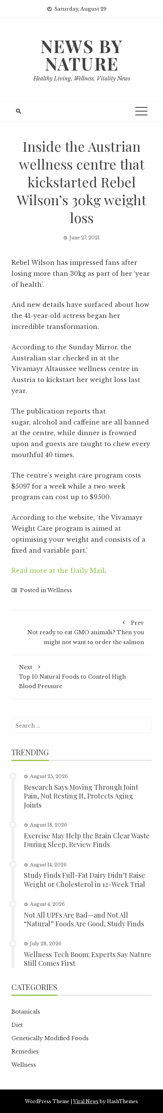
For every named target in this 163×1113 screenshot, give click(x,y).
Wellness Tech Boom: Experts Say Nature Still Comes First (87, 959)
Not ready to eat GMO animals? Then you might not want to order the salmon (85, 632)
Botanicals (25, 1011)
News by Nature (81, 54)
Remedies (25, 1051)
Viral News (86, 1101)
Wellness (59, 590)
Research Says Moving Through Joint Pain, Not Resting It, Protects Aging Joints (81, 796)
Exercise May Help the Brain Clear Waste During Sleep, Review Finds (87, 840)
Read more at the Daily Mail (58, 570)
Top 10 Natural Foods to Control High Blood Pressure (72, 677)
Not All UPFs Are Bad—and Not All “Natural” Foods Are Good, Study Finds (84, 919)
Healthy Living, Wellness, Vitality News (81, 78)
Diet (17, 1025)
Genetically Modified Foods (50, 1038)
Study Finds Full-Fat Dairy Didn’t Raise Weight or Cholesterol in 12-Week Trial (84, 879)
